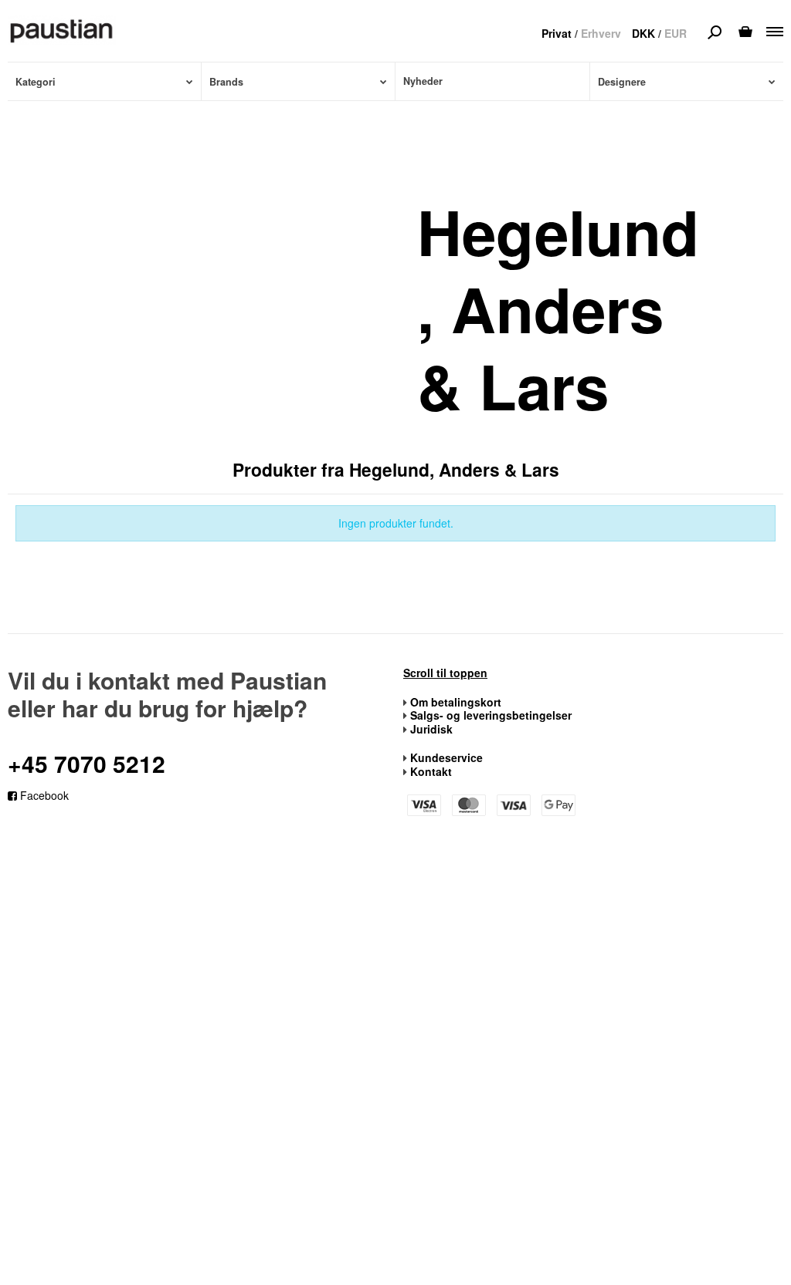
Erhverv (601, 33)
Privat (556, 33)
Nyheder (423, 81)
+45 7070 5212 (86, 763)
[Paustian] (62, 30)
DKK (643, 33)
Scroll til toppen (445, 673)
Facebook (43, 795)
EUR (675, 33)
